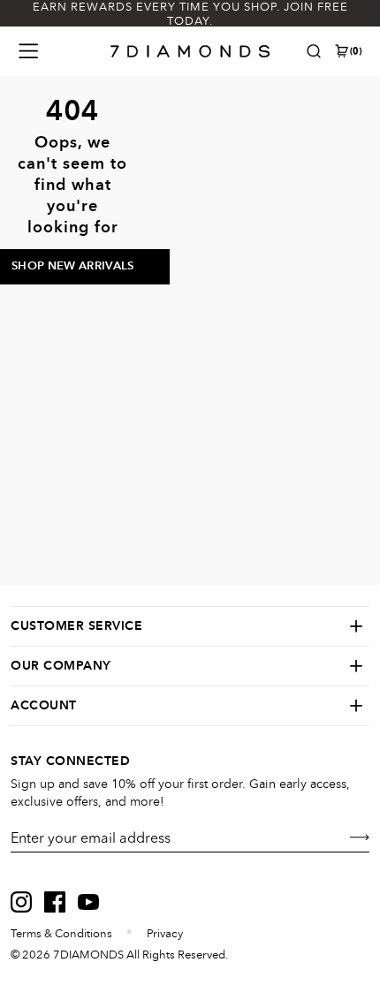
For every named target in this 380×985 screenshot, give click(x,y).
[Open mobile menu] (28, 51)
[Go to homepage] (190, 51)
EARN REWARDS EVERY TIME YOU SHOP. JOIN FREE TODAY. (190, 14)
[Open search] (313, 51)
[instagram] (21, 902)
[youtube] (88, 902)
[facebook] (54, 902)
